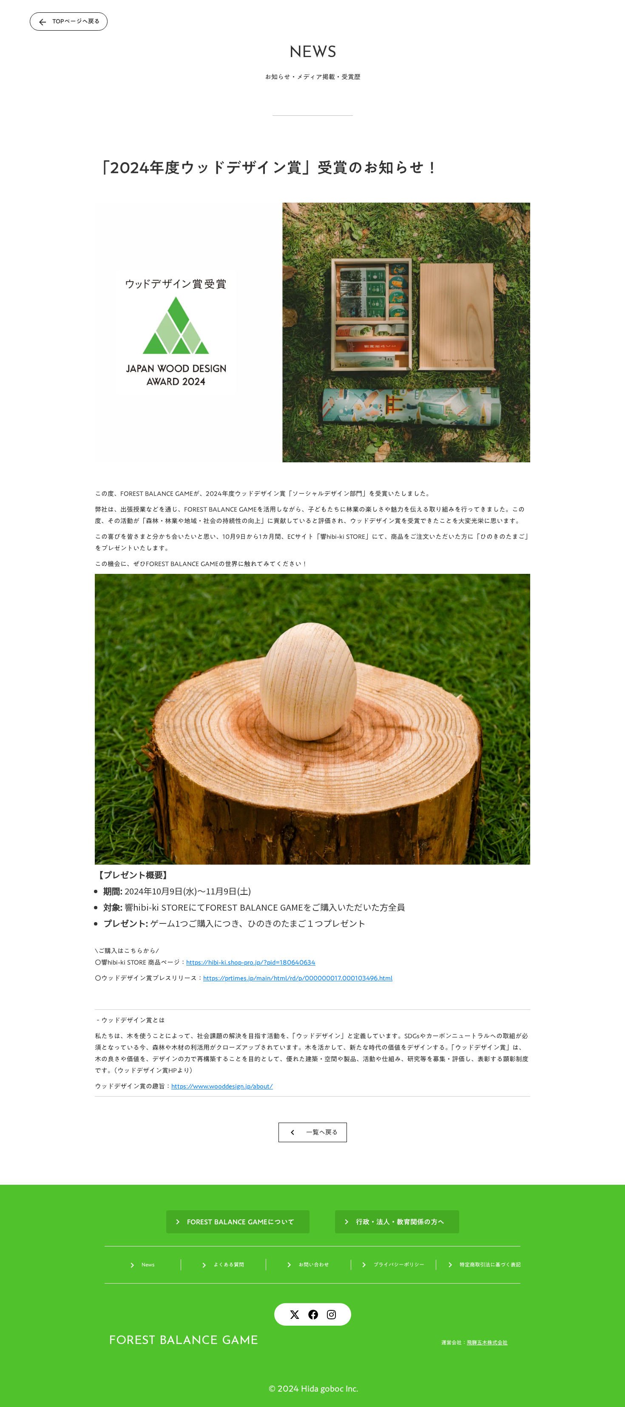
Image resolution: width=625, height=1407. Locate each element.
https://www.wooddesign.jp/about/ (222, 1086)
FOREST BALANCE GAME (183, 1341)
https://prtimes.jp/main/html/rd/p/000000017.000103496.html (297, 977)
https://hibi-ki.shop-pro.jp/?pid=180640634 (250, 962)
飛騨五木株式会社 (487, 1342)
